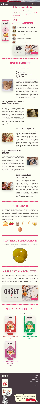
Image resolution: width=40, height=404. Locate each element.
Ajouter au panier (28, 23)
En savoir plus (34, 53)
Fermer (20, 400)
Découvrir (31, 400)
